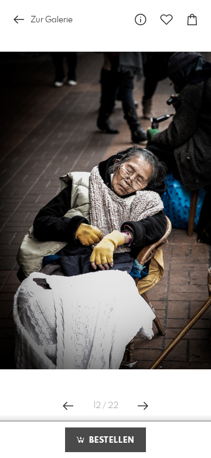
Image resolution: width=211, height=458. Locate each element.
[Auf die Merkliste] (166, 20)
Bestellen (110, 440)
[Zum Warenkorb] (192, 20)
